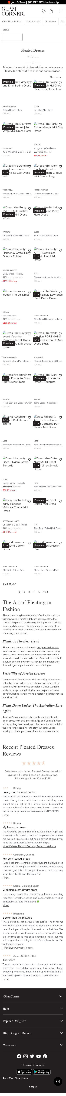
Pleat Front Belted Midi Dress (48, 528)
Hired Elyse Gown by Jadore (18, 947)
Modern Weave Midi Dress (46, 193)
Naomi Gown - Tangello (14, 483)
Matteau (6, 232)
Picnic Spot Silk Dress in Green (17, 402)
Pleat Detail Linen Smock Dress (48, 486)
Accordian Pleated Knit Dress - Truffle (17, 444)
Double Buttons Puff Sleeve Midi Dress (17, 361)
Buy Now (50, 21)
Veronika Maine (41, 190)
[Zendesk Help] (58, 1081)
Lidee (5, 479)
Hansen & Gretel (10, 270)
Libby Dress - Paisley (13, 273)
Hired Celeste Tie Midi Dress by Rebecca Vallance (29, 846)
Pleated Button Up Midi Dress (48, 361)
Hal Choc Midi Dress (43, 110)
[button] (61, 11)
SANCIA (37, 399)
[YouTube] (38, 1056)
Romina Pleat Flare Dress (46, 235)
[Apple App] (24, 1072)
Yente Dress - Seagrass (45, 402)
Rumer (37, 145)
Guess (36, 232)
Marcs (6, 399)
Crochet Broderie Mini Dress (16, 235)
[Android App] (42, 1072)
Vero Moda (7, 190)
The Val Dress (9, 315)
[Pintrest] (45, 1056)
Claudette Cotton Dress (14, 570)
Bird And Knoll (9, 106)
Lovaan (6, 312)
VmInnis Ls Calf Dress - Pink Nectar (17, 193)
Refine (33, 1087)
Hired (6, 814)
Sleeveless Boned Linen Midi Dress (48, 277)
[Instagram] (25, 1056)
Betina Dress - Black (12, 110)
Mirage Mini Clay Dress (45, 148)
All (62, 21)
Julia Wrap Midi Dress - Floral (17, 151)
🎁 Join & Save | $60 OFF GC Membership (33, 2)
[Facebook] (19, 1056)
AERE (36, 274)
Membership (34, 21)
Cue (35, 525)
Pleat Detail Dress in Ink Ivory (48, 319)
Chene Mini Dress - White (15, 524)
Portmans (7, 148)
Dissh (36, 106)
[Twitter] (32, 1056)
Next (45, 591)
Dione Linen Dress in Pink (46, 570)
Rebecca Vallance (11, 521)
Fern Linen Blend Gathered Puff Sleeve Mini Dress (48, 444)
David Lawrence (41, 316)
